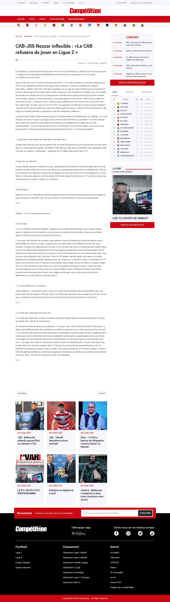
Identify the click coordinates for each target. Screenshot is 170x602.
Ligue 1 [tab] (115, 92)
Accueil (21, 19)
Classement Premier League (75, 562)
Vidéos (56, 3)
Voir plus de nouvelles (132, 82)
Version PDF (121, 3)
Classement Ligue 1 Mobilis (75, 552)
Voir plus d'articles (132, 225)
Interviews (33, 3)
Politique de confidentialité (141, 3)
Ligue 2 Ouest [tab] (146, 92)
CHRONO (45, 3)
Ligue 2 (42, 19)
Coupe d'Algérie (57, 19)
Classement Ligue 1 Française (76, 577)
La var (81, 3)
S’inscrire (145, 513)
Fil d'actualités (69, 3)
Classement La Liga (71, 567)
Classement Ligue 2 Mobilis (75, 557)
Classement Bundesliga (73, 572)
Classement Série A (71, 582)
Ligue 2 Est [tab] (129, 92)
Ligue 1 (32, 19)
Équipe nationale (76, 19)
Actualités (21, 3)
